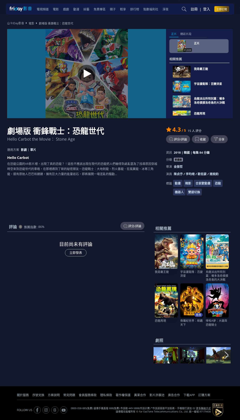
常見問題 (69, 395)
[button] (226, 355)
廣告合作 (174, 395)
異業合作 (140, 395)
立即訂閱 (221, 9)
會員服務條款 (88, 395)
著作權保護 (123, 395)
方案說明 (54, 395)
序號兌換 (38, 395)
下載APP (189, 395)
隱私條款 (106, 395)
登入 (206, 9)
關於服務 (23, 395)
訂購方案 (204, 395)
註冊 (194, 9)
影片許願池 (157, 395)
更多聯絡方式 (203, 408)
